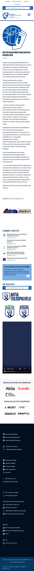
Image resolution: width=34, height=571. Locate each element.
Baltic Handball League (11, 481)
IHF (6, 540)
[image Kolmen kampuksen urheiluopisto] (11, 395)
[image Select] (11, 408)
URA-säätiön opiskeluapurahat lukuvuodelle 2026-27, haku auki (16, 252)
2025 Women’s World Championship (15, 511)
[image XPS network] (24, 408)
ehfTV (7, 534)
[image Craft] (24, 414)
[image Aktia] (11, 389)
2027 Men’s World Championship (14, 501)
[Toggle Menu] (29, 14)
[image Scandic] (24, 389)
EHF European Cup (10, 478)
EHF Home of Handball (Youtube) (14, 530)
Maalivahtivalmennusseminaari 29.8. (17, 258)
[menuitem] (8, 1)
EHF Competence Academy (12, 527)
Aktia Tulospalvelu (16, 1)
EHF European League (11, 495)
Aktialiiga (7, 1)
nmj (22, 198)
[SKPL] (15, 37)
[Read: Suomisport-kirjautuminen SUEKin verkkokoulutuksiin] (4, 247)
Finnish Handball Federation (13, 440)
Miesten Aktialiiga (10, 463)
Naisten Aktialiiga (10, 466)
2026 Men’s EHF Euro (11, 507)
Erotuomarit (17, 4)
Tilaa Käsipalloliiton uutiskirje (14, 449)
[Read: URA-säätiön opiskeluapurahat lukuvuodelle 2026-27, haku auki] (4, 253)
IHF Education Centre (11, 543)
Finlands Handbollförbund (12, 437)
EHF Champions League (11, 492)
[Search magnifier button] (31, 8)
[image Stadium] (11, 414)
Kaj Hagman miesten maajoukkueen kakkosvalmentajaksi (17, 234)
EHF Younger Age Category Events (14, 514)
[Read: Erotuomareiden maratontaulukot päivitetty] (4, 241)
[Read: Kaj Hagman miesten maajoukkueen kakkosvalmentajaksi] (4, 235)
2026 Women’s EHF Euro (12, 504)
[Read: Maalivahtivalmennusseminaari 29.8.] (4, 259)
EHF (6, 524)
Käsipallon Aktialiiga (10, 460)
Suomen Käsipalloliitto (11, 434)
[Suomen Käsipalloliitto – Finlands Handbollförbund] (12, 15)
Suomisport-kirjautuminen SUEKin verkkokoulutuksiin (16, 246)
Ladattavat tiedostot (11, 446)
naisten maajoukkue (15, 198)
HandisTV (26, 1)
